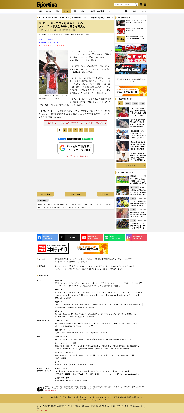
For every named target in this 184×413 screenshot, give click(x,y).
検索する (135, 5)
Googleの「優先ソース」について (74, 156)
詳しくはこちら (42, 410)
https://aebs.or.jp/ (51, 390)
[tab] (58, 11)
